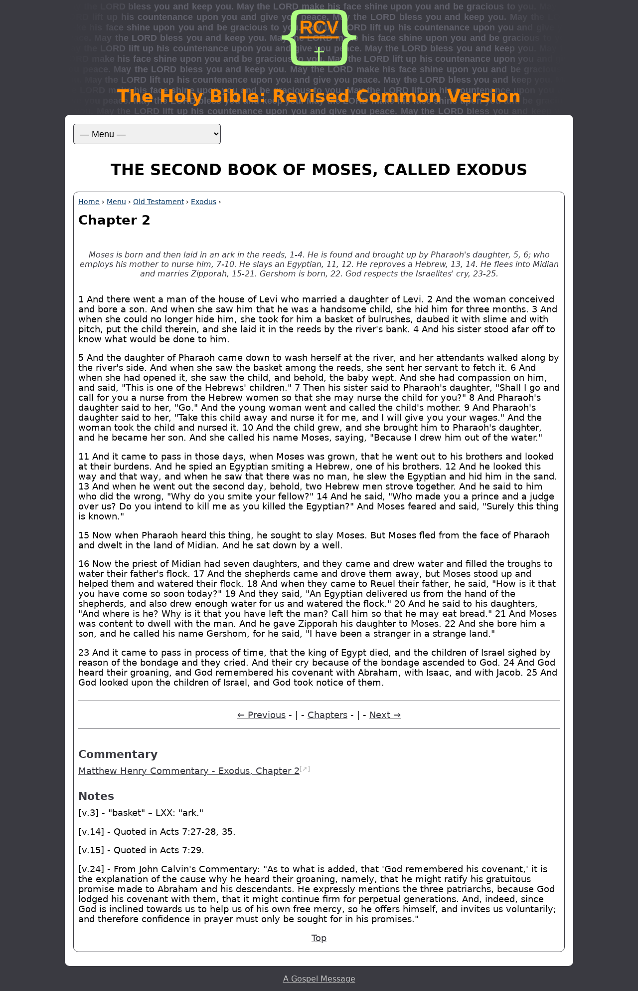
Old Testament (158, 202)
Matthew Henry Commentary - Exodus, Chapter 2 (189, 771)
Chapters (327, 715)
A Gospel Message (319, 979)
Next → (385, 715)
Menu (116, 202)
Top (319, 938)
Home (89, 202)
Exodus (203, 202)
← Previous (261, 715)
